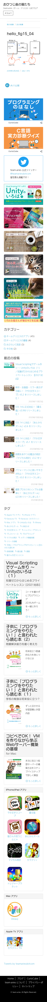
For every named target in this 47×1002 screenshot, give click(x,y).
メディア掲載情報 (27, 537)
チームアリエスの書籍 (17, 340)
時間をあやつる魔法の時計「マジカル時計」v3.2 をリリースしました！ (28, 458)
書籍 (28, 551)
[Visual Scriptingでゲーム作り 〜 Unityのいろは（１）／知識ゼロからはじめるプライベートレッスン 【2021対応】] (9, 365)
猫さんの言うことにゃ (15, 555)
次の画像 (19, 24)
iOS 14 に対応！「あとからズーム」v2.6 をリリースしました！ (28, 426)
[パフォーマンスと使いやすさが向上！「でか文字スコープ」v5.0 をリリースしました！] (9, 471)
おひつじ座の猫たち (16, 4)
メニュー (8, 13)
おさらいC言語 (14, 344)
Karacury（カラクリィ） (30, 518)
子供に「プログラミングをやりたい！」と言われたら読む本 (23, 546)
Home (11, 978)
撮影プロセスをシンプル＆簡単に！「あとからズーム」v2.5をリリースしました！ (29, 493)
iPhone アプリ (30, 515)
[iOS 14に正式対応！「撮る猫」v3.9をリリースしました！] (9, 407)
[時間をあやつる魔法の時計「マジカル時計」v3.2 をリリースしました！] (9, 455)
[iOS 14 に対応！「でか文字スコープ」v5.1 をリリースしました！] (9, 439)
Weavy (38, 522)
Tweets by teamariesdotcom (19, 963)
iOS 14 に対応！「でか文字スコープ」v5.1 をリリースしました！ (28, 442)
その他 (10, 348)
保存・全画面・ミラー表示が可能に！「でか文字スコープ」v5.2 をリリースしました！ (29, 393)
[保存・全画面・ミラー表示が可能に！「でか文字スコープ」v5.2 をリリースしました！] (9, 388)
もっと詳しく (34, 616)
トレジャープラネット (32, 530)
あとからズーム (13, 526)
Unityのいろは (25, 522)
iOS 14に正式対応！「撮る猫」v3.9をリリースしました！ (28, 410)
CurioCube (32, 978)
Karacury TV (12, 518)
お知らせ (25, 526)
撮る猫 (19, 551)
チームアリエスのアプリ (18, 336)
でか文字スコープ (13, 530)
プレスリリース (13, 533)
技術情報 (10, 551)
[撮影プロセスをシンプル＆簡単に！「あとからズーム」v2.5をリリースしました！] (9, 490)
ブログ (20, 978)
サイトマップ (28, 986)
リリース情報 (12, 541)
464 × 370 (26, 71)
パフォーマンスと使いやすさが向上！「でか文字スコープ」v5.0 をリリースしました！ (29, 475)
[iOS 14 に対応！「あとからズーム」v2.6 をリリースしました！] (9, 423)
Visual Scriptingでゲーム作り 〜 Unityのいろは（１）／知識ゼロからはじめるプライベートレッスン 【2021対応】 (29, 371)
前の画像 (10, 24)
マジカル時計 (12, 537)
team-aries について (15, 982)
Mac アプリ (11, 522)
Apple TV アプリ (13, 515)
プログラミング (28, 533)
